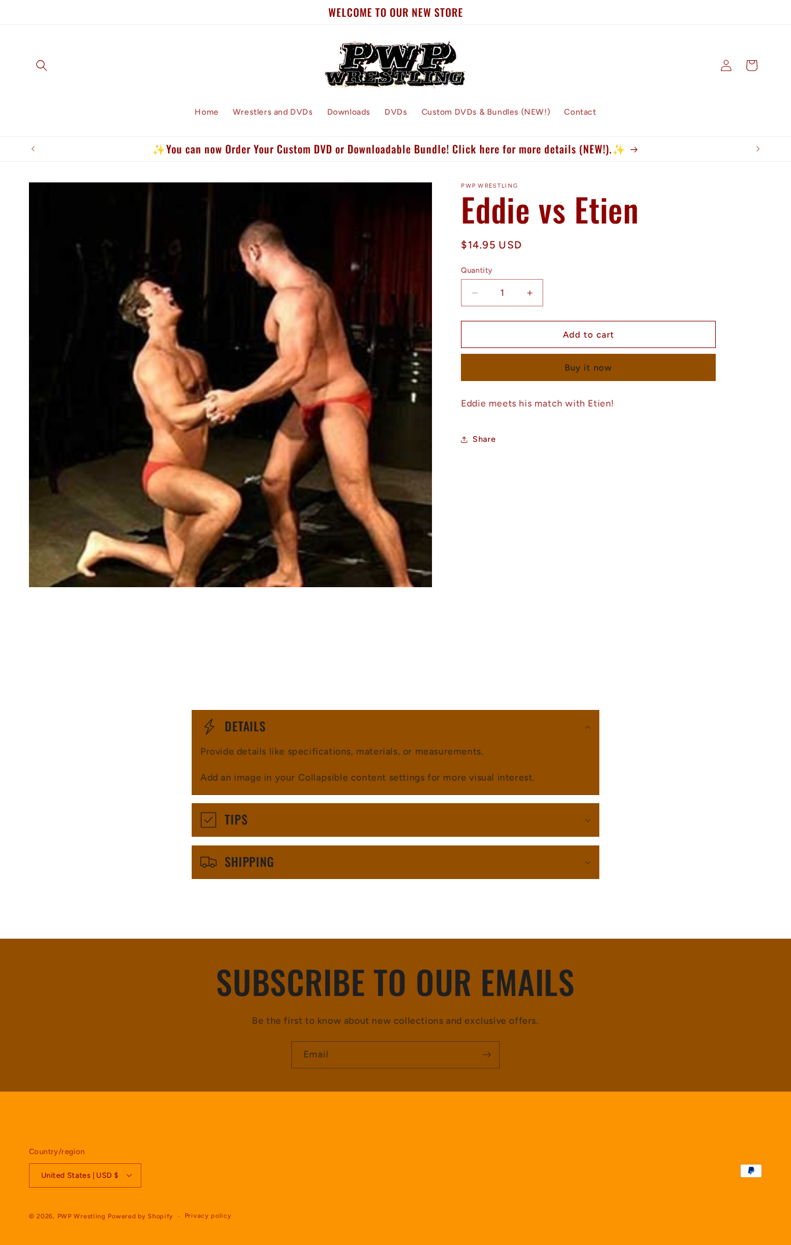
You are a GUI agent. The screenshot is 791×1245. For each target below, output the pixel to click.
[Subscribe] (486, 1054)
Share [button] (484, 440)
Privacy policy (208, 1215)
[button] (41, 65)
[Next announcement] (758, 149)
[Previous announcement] (33, 149)
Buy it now (588, 367)
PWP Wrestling (81, 1216)
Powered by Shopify (140, 1216)
